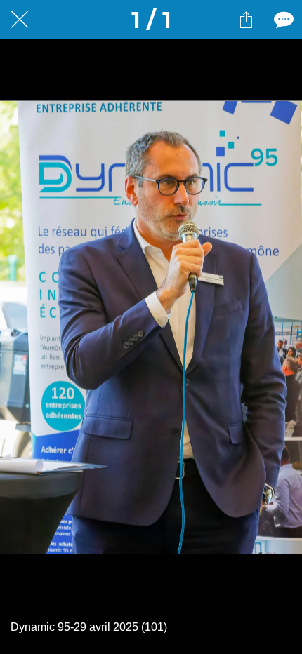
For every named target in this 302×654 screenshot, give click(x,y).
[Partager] (246, 19)
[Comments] (282, 19)
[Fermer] (19, 19)
